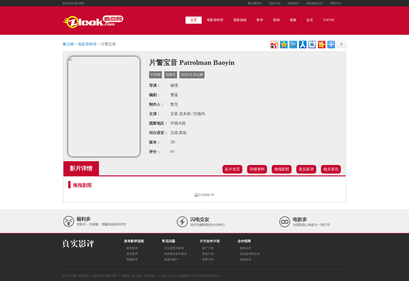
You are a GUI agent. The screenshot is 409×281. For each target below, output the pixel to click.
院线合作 (245, 248)
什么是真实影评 (174, 248)
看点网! (79, 3)
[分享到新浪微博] (274, 44)
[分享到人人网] (302, 44)
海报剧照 (281, 169)
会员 (309, 20)
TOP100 (328, 20)
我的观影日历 (314, 3)
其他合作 (245, 259)
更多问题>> (171, 259)
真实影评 (306, 169)
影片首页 (232, 169)
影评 (260, 20)
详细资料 (257, 169)
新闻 (276, 20)
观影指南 (240, 20)
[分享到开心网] (321, 44)
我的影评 (293, 3)
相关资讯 (330, 169)
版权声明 (110, 275)
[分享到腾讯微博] (293, 44)
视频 (293, 20)
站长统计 (150, 275)
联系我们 (84, 275)
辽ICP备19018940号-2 (206, 275)
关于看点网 (69, 275)
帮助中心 (336, 3)
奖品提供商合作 (250, 253)
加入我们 (137, 275)
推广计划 (207, 248)
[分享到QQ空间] (283, 44)
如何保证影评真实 (175, 253)
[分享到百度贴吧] (311, 44)
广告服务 (124, 275)
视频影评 (132, 259)
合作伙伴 (97, 275)
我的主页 (274, 3)
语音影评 (132, 253)
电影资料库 (215, 20)
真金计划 (207, 253)
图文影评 (132, 248)
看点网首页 (255, 3)
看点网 (68, 44)
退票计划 (207, 259)
